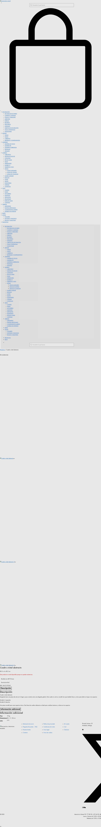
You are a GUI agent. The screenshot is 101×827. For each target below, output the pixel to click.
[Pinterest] (84, 807)
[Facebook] (82, 729)
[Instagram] (82, 807)
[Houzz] (85, 807)
